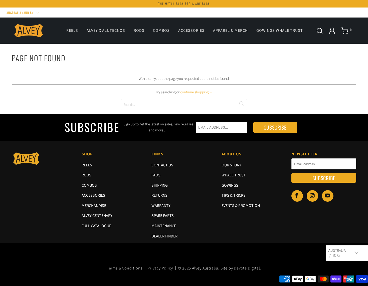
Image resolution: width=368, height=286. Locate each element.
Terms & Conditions (124, 268)
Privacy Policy (160, 268)
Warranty (160, 205)
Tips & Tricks (234, 195)
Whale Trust (234, 175)
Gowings (230, 185)
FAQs (155, 175)
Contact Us (162, 165)
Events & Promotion (241, 205)
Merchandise (94, 205)
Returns (159, 195)
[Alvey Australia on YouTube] (327, 196)
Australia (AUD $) (20, 13)
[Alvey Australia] (29, 31)
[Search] (319, 31)
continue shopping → (196, 92)
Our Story (231, 165)
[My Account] (332, 31)
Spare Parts (162, 215)
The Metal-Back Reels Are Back (184, 4)
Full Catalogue (96, 226)
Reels (87, 165)
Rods (86, 175)
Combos (89, 185)
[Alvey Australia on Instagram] (312, 196)
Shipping (159, 185)
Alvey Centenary (97, 215)
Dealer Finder (164, 236)
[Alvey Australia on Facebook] (297, 196)
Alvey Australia (205, 268)
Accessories (93, 195)
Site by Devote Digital (240, 268)
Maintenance (163, 226)
